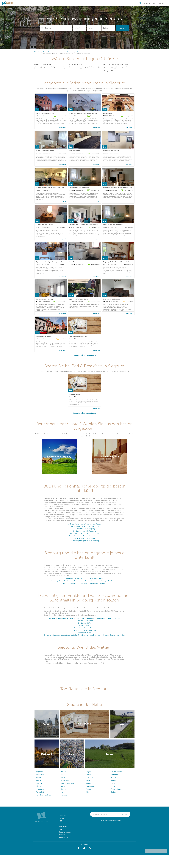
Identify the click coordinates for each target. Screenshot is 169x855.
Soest (63, 786)
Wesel (88, 780)
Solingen (114, 792)
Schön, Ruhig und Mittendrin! (79, 187)
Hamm (63, 777)
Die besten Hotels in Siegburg (84, 531)
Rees (113, 786)
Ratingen (89, 783)
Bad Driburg (90, 786)
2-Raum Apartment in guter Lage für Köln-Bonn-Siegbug (88, 113)
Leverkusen (40, 789)
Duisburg (89, 777)
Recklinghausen (117, 789)
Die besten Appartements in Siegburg (85, 526)
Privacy (61, 818)
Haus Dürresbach (75, 394)
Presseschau (63, 827)
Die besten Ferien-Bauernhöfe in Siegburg (84, 536)
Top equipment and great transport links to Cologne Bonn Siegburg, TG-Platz (61, 262)
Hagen (113, 783)
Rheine (63, 789)
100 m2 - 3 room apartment (45, 113)
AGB (60, 821)
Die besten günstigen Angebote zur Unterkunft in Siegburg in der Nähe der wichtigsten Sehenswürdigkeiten (84, 635)
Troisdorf (64, 795)
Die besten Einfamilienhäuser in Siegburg (84, 533)
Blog (60, 829)
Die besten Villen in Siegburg (84, 538)
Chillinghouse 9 (74, 150)
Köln (87, 792)
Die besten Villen (84, 633)
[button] (78, 848)
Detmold (39, 783)
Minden (114, 780)
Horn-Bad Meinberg (43, 795)
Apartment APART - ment (44, 225)
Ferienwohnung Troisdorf (44, 336)
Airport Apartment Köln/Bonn (45, 150)
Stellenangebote (65, 832)
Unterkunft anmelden (67, 813)
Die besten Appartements (84, 621)
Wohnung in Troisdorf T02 (78, 336)
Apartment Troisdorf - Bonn (78, 299)
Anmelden (124, 814)
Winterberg (40, 774)
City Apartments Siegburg (44, 299)
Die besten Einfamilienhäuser (84, 628)
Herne (63, 792)
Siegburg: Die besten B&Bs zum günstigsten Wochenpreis (84, 583)
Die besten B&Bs (84, 623)
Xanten (88, 774)
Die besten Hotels (84, 625)
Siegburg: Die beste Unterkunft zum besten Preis (84, 578)
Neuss (63, 774)
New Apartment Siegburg (111, 299)
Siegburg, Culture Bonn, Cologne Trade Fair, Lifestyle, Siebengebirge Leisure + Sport (131, 262)
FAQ (60, 824)
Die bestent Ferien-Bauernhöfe (84, 630)
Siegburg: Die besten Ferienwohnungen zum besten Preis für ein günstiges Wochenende (84, 581)
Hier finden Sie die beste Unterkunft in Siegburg (84, 524)
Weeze (88, 789)
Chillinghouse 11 (108, 113)
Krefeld (113, 777)
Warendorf (40, 792)
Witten (38, 786)
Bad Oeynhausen (67, 783)
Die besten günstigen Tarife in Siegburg (84, 541)
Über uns (62, 816)
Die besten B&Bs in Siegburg (84, 529)
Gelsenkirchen (116, 772)
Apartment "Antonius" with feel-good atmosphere (119, 187)
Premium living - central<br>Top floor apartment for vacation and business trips (96, 225)
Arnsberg (39, 780)
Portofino (72, 262)
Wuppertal (40, 772)
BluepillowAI (63, 837)
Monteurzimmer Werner (111, 150)
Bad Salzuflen (41, 777)
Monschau (65, 780)
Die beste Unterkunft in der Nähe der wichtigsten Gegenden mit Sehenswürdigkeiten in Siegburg (84, 618)
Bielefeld (64, 772)
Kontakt (62, 835)
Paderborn (115, 774)
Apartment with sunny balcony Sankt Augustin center (53, 187)
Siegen (88, 772)
